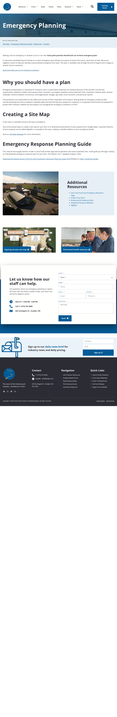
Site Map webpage (17, 134)
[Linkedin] (11, 391)
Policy (59, 7)
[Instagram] (15, 391)
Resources (22, 7)
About (79, 7)
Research (68, 7)
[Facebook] (4, 391)
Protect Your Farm (78, 198)
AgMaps (74, 205)
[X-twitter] (7, 391)
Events (51, 7)
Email (61, 292)
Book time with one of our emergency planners (21, 70)
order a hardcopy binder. (89, 159)
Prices (33, 7)
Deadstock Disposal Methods (82, 203)
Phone (89, 292)
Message (62, 301)
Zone (60, 273)
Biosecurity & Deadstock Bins (82, 200)
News (43, 7)
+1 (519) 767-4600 (25, 306)
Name (60, 282)
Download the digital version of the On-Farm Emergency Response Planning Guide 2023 (36, 159)
